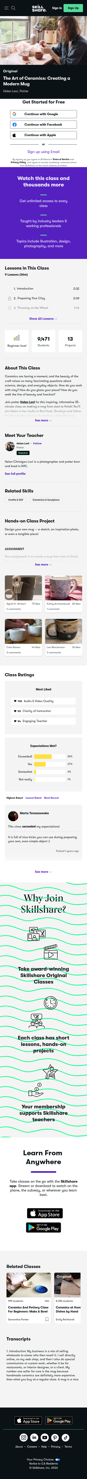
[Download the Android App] (58, 1420)
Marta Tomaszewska (34, 813)
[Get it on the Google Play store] (43, 1227)
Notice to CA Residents (43, 1463)
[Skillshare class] (28, 1285)
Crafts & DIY (15, 499)
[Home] (39, 8)
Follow (37, 443)
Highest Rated (14, 797)
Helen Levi (27, 402)
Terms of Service (61, 159)
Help (44, 1446)
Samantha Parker (18, 1319)
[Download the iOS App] (28, 1420)
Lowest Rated (33, 797)
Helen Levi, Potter (16, 91)
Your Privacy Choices (40, 1459)
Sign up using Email (43, 152)
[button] (6, 8)
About (19, 1446)
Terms (68, 1446)
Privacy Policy (18, 162)
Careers (32, 1446)
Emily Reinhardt (65, 1319)
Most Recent (51, 797)
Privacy (55, 1446)
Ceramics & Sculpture (46, 499)
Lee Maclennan (56, 647)
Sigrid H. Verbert (16, 603)
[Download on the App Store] (43, 1213)
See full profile (15, 474)
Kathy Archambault (58, 603)
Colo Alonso (13, 647)
